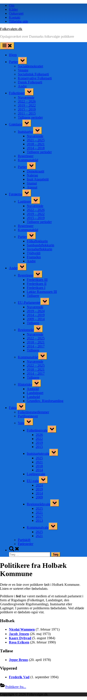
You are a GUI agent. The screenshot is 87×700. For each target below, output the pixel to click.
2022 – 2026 (27, 101)
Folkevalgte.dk (11, 29)
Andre (22, 86)
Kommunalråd (28, 160)
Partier (13, 62)
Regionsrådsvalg (38, 504)
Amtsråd (33, 389)
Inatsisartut (25, 131)
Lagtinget (24, 201)
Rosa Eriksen (19, 642)
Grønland (15, 124)
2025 (39, 458)
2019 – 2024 (36, 311)
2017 (39, 516)
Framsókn (34, 257)
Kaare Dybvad (20, 638)
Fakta (13, 408)
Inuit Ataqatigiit (38, 179)
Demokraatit (35, 171)
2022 (39, 439)
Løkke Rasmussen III (42, 292)
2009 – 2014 (36, 319)
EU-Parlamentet (29, 302)
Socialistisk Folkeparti (33, 74)
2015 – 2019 (27, 109)
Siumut (32, 183)
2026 (39, 435)
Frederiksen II (36, 284)
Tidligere (33, 296)
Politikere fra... (15, 687)
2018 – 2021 (36, 144)
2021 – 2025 (36, 140)
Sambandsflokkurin (40, 245)
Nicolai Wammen (22, 629)
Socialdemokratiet (30, 66)
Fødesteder (25, 544)
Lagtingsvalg (36, 474)
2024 (39, 485)
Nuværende (26, 97)
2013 (39, 520)
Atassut (32, 187)
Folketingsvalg (37, 430)
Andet (13, 268)
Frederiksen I (36, 288)
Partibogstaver (28, 416)
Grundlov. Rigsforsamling (45, 401)
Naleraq (32, 175)
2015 (39, 447)
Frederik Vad (19, 677)
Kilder (13, 9)
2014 (39, 470)
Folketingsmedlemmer (33, 412)
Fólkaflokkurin (37, 241)
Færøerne (15, 194)
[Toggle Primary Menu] (7, 45)
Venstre (23, 70)
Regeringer (25, 156)
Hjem (13, 55)
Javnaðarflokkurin (39, 249)
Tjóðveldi (33, 253)
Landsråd (33, 397)
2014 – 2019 (36, 315)
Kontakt (14, 17)
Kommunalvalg (38, 527)
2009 (39, 497)
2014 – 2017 (36, 346)
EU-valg (33, 481)
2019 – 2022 (27, 105)
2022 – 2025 (36, 338)
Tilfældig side (18, 21)
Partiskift (24, 540)
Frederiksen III (37, 280)
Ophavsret (16, 13)
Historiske (25, 384)
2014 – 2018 (36, 148)
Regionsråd (26, 330)
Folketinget (17, 93)
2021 (39, 462)
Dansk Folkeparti (30, 82)
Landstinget (35, 393)
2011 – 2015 (27, 113)
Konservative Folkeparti (35, 78)
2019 (39, 443)
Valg (21, 423)
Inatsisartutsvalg (38, 453)
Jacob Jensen (19, 634)
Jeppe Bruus (18, 660)
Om (11, 5)
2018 (39, 466)
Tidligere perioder (30, 117)
